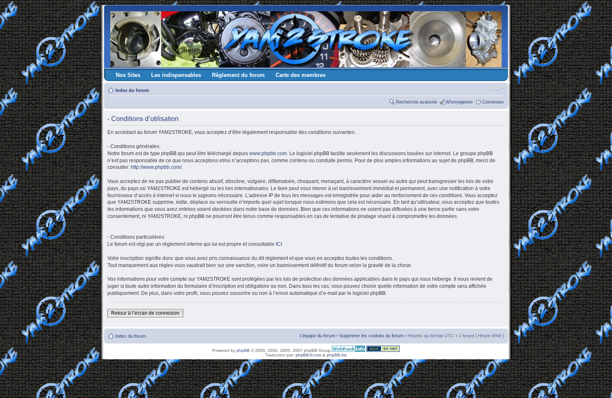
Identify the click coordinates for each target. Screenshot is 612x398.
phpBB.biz (337, 355)
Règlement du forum (238, 75)
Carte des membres (301, 75)
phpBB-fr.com (308, 355)
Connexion (493, 101)
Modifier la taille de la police (498, 88)
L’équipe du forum (317, 335)
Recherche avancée (416, 101)
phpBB (243, 350)
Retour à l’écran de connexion (145, 313)
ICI (279, 244)
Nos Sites (128, 75)
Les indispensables (176, 75)
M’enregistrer (459, 101)
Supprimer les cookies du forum (371, 335)
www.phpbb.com (268, 153)
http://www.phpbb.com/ (156, 167)
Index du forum (132, 90)
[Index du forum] (306, 37)
